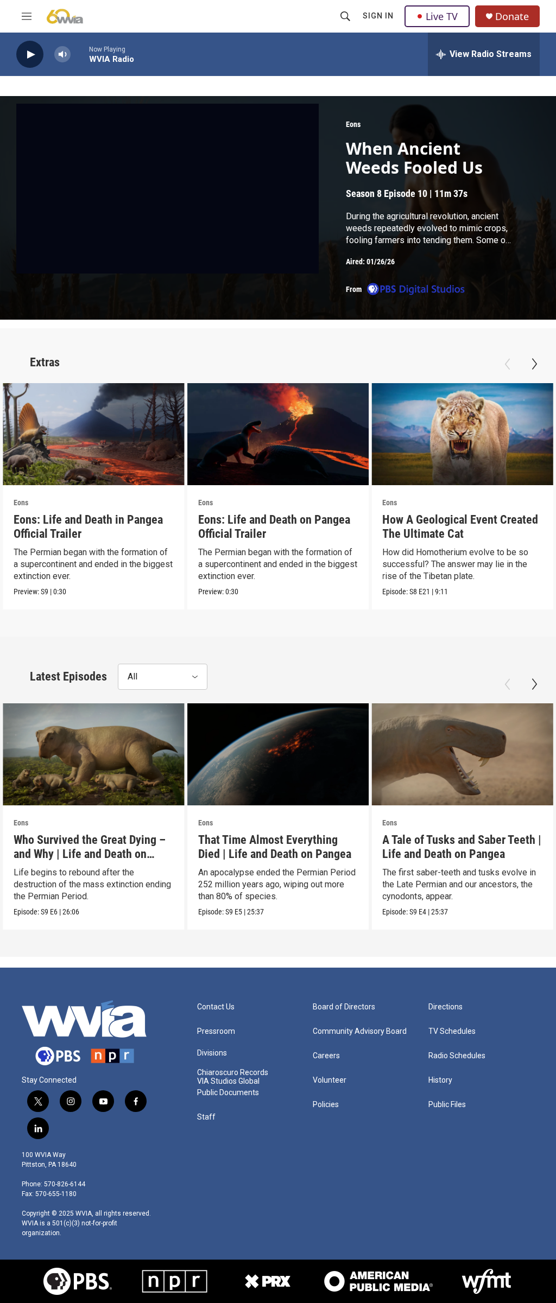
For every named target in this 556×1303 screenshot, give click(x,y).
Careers (326, 1056)
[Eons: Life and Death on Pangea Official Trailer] (278, 434)
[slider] (79, 54)
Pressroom (216, 1031)
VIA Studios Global (228, 1081)
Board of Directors (344, 1007)
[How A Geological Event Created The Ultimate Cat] (462, 434)
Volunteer (329, 1080)
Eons (353, 124)
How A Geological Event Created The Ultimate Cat (460, 527)
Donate (512, 16)
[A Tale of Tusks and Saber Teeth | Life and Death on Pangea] (462, 754)
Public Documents (228, 1093)
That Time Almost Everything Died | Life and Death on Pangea (274, 847)
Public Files (447, 1105)
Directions (445, 1007)
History (440, 1080)
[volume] (62, 54)
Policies (326, 1105)
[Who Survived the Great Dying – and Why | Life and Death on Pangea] (94, 754)
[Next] (534, 364)
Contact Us (216, 1007)
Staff (206, 1117)
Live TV (442, 16)
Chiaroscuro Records (232, 1073)
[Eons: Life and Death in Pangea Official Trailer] (94, 434)
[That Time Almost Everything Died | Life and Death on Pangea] (278, 754)
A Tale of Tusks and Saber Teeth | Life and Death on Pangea (461, 847)
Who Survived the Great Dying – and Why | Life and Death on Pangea (90, 854)
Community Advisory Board (360, 1031)
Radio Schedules (456, 1056)
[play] (30, 54)
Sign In (378, 15)
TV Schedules (452, 1031)
